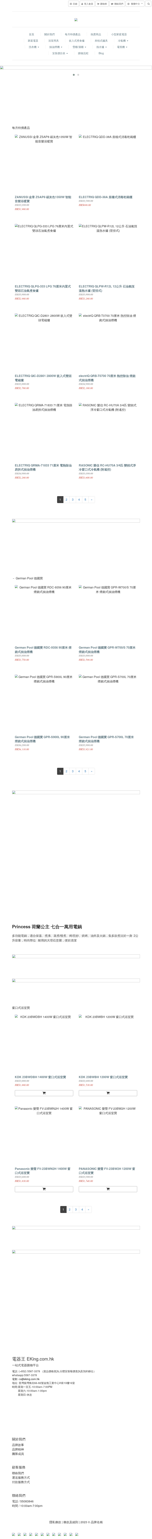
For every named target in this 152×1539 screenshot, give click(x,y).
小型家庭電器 (119, 34)
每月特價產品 (72, 34)
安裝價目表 (59, 53)
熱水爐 (100, 47)
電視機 (121, 47)
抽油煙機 (54, 47)
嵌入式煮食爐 (77, 40)
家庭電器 (33, 40)
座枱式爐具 (101, 40)
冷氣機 (122, 40)
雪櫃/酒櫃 (78, 47)
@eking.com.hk (30, 1379)
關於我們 (49, 34)
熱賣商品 (96, 34)
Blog (101, 53)
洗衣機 (33, 47)
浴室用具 (53, 40)
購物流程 (83, 53)
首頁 (31, 34)
